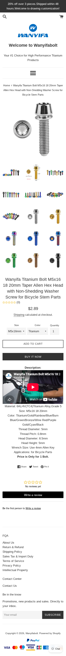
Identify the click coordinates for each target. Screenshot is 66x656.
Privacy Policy (12, 565)
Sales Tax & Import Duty (18, 556)
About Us (8, 542)
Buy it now (33, 356)
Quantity (54, 325)
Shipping (19, 314)
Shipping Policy (12, 551)
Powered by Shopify (50, 633)
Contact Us (10, 585)
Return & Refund (13, 547)
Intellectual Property (15, 570)
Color (37, 325)
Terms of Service (13, 561)
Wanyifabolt (32, 633)
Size (16, 325)
